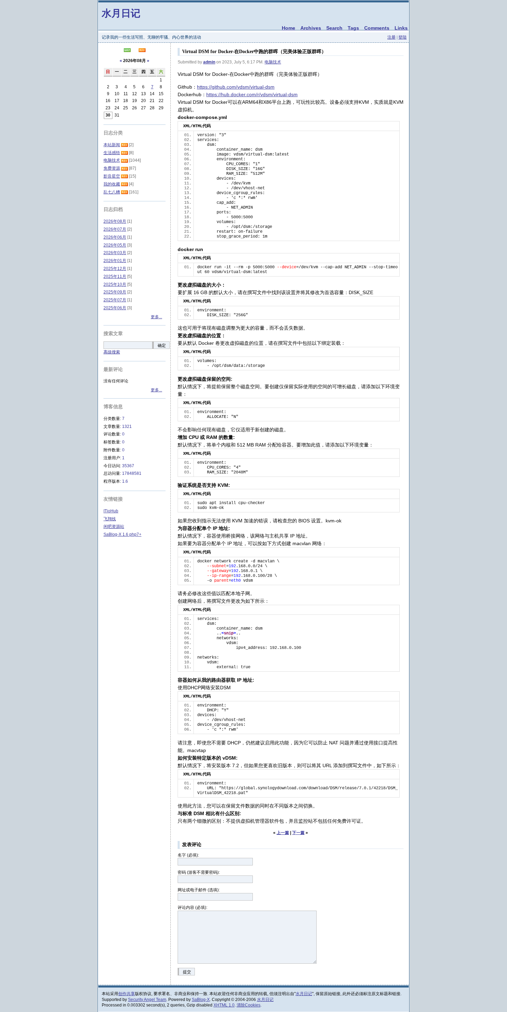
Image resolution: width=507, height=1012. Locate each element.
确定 (162, 345)
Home (288, 28)
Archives (310, 28)
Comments (376, 28)
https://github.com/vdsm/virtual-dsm (236, 87)
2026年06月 (114, 237)
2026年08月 (114, 221)
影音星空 (111, 176)
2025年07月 (114, 300)
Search (334, 28)
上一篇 (283, 832)
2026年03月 (114, 252)
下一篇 (298, 832)
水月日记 (121, 13)
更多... (156, 316)
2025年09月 (114, 292)
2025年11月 (114, 276)
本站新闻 (111, 144)
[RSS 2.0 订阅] (142, 50)
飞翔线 (109, 519)
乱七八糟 (111, 192)
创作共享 (126, 993)
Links (401, 28)
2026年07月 (114, 229)
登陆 (402, 37)
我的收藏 (111, 184)
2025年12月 (114, 268)
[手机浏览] (127, 50)
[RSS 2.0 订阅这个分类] (124, 144)
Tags (353, 28)
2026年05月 (114, 245)
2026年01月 (114, 260)
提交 (187, 972)
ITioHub (110, 511)
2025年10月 (114, 284)
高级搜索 (111, 352)
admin (209, 62)
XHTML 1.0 (224, 1005)
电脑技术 (273, 62)
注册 (391, 37)
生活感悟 (111, 152)
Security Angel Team (147, 999)
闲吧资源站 (113, 526)
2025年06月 (114, 307)
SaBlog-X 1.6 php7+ (122, 534)
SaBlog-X (201, 999)
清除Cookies (248, 1005)
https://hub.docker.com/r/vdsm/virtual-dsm (252, 94)
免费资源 (111, 168)
